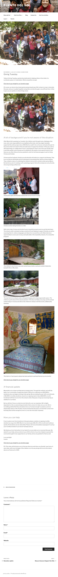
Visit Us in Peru (18, 15)
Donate (12, 18)
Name (6, 525)
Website (6, 540)
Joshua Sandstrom (22, 72)
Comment (7, 504)
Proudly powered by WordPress (18, 573)
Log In (5, 18)
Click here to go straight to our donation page (16, 83)
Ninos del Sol (7, 15)
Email (6, 532)
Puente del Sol (17, 5)
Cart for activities (43, 15)
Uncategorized (10, 487)
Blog (26, 15)
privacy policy (6, 573)
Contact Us (33, 15)
